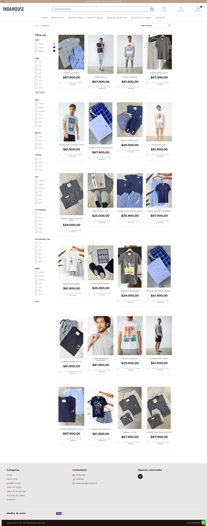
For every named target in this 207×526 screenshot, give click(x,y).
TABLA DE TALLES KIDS (117, 18)
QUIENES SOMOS (75, 18)
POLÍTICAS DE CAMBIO (141, 18)
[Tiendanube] (193, 523)
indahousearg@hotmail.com (86, 483)
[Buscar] (151, 9)
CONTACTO (160, 18)
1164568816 (80, 479)
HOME (45, 18)
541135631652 (80, 475)
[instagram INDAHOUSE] (3, 1)
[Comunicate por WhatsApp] (203, 522)
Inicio (37, 26)
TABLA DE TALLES (95, 18)
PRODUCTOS (57, 18)
